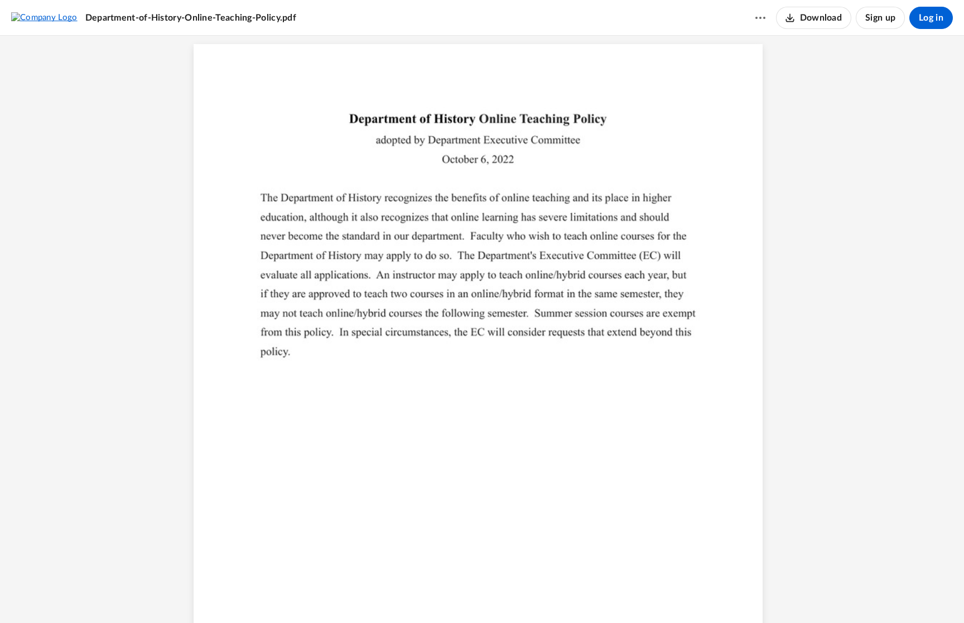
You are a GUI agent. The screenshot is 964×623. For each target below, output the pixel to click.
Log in (931, 17)
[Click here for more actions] (760, 18)
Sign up (880, 17)
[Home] (44, 17)
